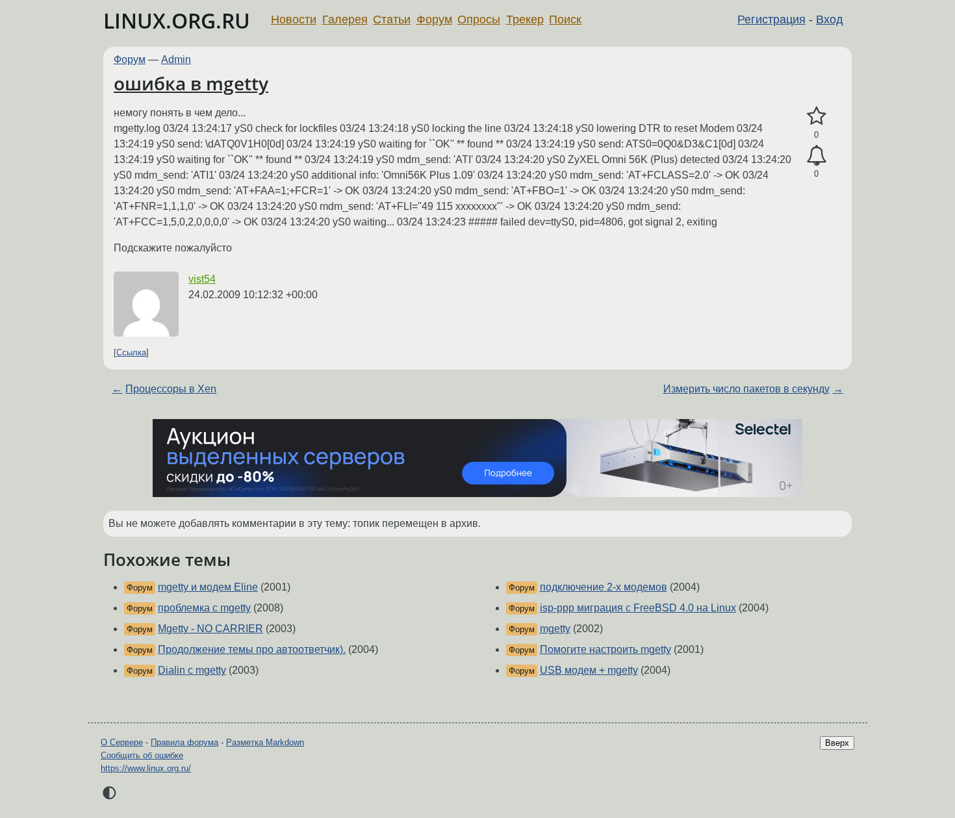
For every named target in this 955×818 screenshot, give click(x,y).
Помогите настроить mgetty (605, 649)
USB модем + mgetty (589, 670)
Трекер (525, 19)
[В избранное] (816, 116)
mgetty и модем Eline (208, 587)
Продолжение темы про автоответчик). (252, 649)
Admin (176, 59)
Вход (829, 19)
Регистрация (771, 19)
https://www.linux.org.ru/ (146, 768)
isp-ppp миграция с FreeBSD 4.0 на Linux (638, 607)
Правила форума (184, 742)
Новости (293, 19)
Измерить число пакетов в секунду (746, 388)
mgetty (555, 628)
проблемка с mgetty (204, 607)
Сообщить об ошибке (142, 755)
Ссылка (131, 352)
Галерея (345, 19)
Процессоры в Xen (170, 388)
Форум (434, 19)
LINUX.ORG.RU (176, 20)
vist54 (202, 279)
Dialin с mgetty (192, 670)
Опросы (478, 19)
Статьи (392, 19)
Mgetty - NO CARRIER (210, 628)
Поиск (565, 19)
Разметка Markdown (265, 742)
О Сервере (122, 742)
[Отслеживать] (816, 156)
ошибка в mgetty (191, 83)
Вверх (837, 743)
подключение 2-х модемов (603, 587)
